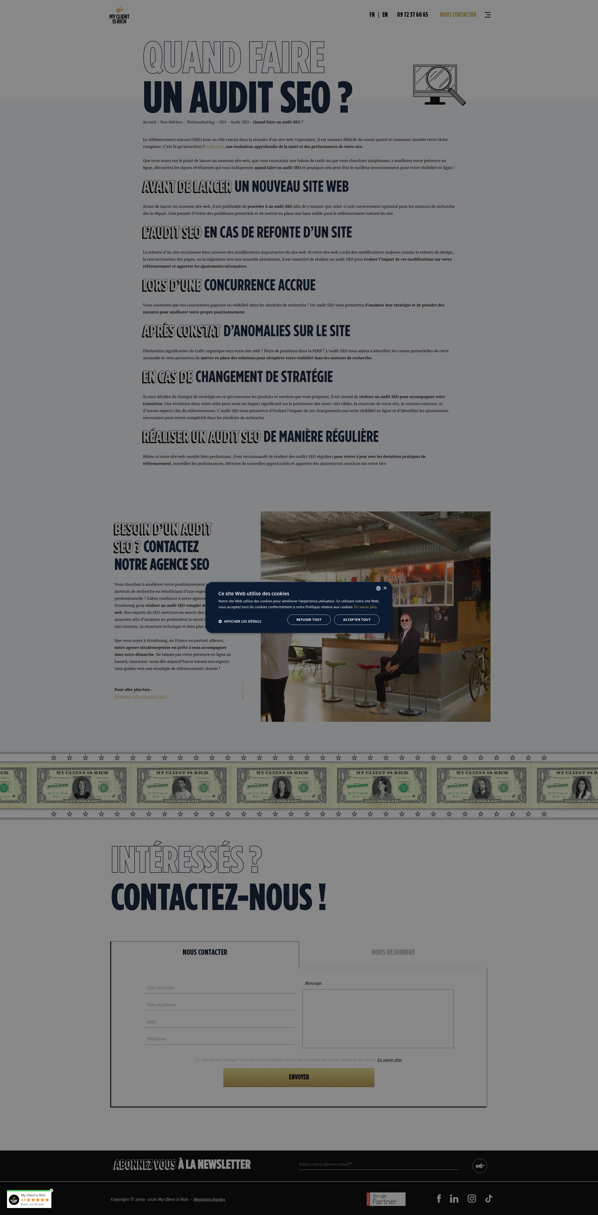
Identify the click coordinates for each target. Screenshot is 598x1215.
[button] (239, 621)
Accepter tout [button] (356, 619)
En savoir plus (365, 606)
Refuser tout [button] (309, 619)
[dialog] (299, 607)
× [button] (385, 588)
